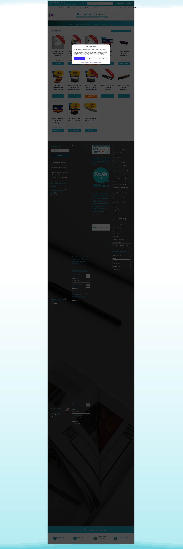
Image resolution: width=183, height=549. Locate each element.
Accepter (79, 59)
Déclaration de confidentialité (95, 62)
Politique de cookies (84, 62)
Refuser (91, 59)
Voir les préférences (102, 59)
